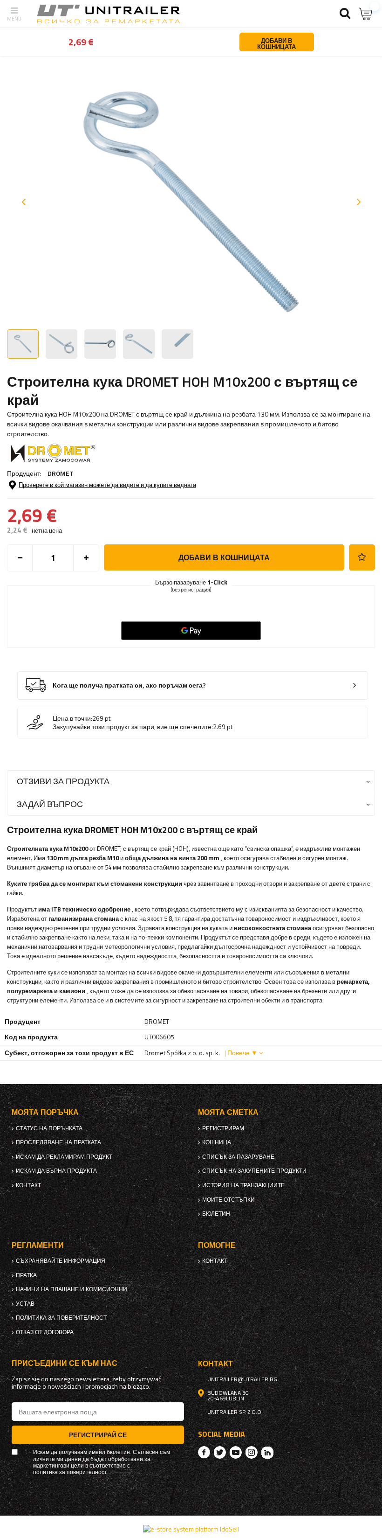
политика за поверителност (61, 1318)
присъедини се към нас (64, 1363)
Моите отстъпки (228, 1200)
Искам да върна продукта (56, 1171)
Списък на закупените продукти (254, 1171)
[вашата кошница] (365, 13)
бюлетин (216, 1214)
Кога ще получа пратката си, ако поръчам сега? (129, 685)
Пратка (26, 1275)
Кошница (216, 1142)
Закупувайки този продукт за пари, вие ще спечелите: (133, 727)
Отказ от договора (45, 1332)
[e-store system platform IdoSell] (191, 1529)
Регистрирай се (98, 1435)
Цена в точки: (72, 718)
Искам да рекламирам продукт (64, 1157)
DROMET (61, 473)
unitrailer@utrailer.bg (242, 1379)
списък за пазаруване (238, 1157)
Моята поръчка (45, 1112)
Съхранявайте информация (60, 1261)
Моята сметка (228, 1112)
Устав (25, 1304)
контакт (28, 1185)
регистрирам (223, 1128)
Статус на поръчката (49, 1128)
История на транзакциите (243, 1185)
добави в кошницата (224, 557)
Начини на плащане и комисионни (71, 1289)
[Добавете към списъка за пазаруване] (362, 557)
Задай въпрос (50, 804)
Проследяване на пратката (58, 1142)
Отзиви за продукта (63, 781)
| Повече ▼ (241, 1053)
